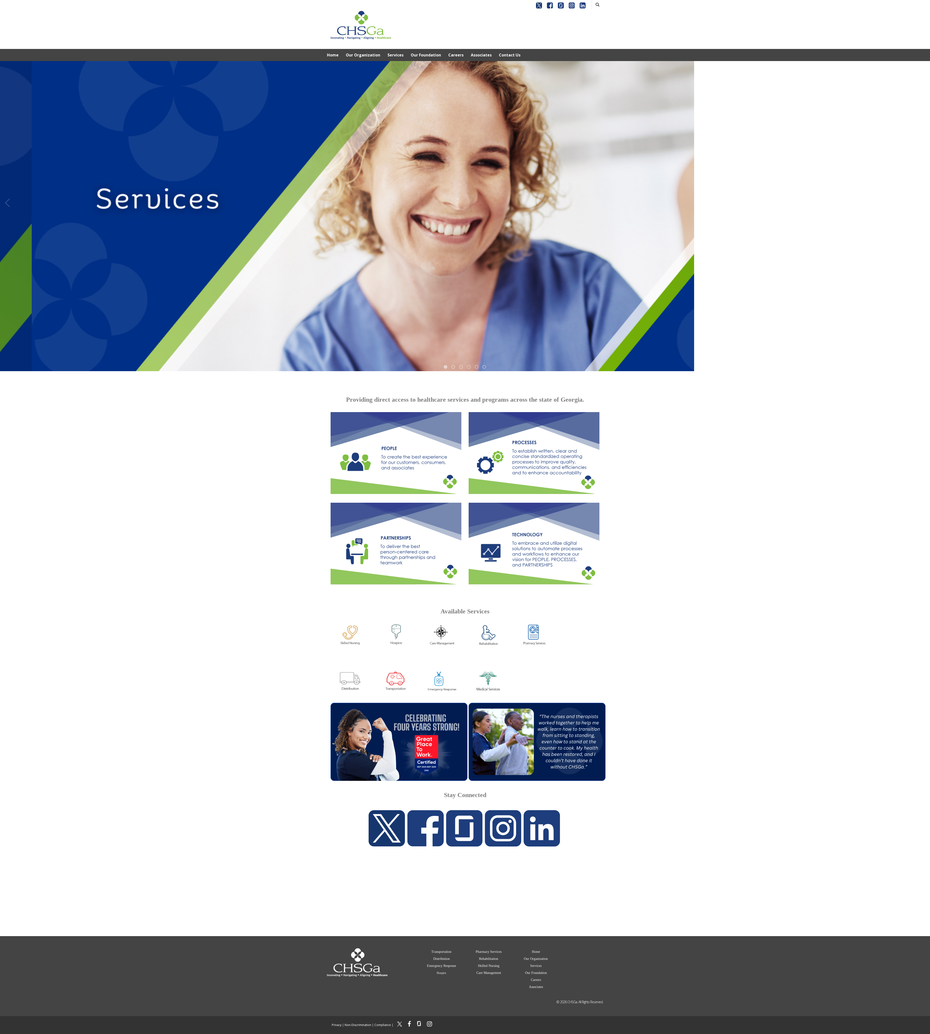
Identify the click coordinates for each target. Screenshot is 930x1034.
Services (395, 55)
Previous (7, 201)
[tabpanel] (465, 216)
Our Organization (363, 55)
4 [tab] (469, 367)
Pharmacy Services (489, 952)
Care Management (488, 973)
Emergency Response (441, 966)
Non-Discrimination (358, 1025)
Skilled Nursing (488, 966)
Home (333, 55)
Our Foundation (426, 55)
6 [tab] (484, 367)
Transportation (441, 952)
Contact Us (509, 55)
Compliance (382, 1025)
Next (922, 201)
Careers (456, 55)
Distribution (441, 959)
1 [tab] (445, 367)
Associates (481, 55)
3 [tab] (461, 367)
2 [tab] (453, 367)
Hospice (441, 973)
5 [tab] (476, 367)
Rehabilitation (488, 959)
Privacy (336, 1025)
